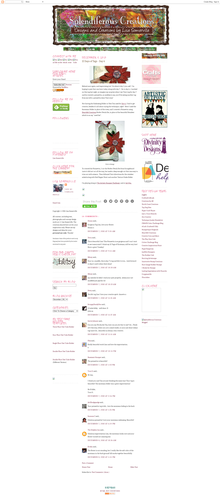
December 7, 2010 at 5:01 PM (101, 410)
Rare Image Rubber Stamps (152, 265)
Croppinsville (147, 274)
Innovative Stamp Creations (152, 261)
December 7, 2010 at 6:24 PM (101, 424)
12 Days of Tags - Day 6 (93, 61)
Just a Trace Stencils (149, 214)
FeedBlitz (64, 87)
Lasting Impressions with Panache (154, 271)
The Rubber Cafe (148, 255)
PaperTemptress (147, 249)
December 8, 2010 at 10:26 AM (102, 440)
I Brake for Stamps (148, 268)
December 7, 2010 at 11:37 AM (102, 315)
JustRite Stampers (148, 252)
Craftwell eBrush (148, 198)
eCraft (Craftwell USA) (150, 226)
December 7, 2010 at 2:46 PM (101, 396)
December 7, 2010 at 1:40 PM (101, 365)
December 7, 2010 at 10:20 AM (102, 268)
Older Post (134, 467)
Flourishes (145, 277)
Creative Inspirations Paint (152, 245)
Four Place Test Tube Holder (63, 335)
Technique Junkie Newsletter (152, 220)
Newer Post (86, 467)
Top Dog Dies (146, 207)
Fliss (89, 341)
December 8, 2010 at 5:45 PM (101, 457)
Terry (90, 238)
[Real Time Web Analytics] (110, 494)
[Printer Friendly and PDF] (89, 208)
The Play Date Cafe (148, 239)
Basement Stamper (95, 357)
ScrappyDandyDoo (95, 304)
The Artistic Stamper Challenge (108, 183)
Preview (69, 85)
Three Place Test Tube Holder (63, 327)
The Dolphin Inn (94, 430)
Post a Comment (88, 463)
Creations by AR (148, 201)
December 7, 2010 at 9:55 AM (101, 251)
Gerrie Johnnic (93, 321)
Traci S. (91, 371)
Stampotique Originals (150, 230)
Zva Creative (146, 217)
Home (110, 467)
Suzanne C (92, 416)
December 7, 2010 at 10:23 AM (102, 284)
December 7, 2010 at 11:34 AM (102, 298)
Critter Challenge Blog (150, 242)
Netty (90, 291)
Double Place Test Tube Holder (64, 351)
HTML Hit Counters (110, 491)
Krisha (90, 447)
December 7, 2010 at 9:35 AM (101, 231)
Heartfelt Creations (89, 112)
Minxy (90, 257)
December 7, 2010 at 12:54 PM (102, 351)
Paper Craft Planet (148, 211)
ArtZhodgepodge (94, 402)
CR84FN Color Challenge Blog (152, 223)
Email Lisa (56, 203)
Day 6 (124, 104)
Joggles (144, 195)
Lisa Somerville (58, 158)
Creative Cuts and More (150, 236)
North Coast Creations (150, 204)
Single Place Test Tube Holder (63, 343)
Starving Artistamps (149, 258)
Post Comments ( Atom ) (100, 472)
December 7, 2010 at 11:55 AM (102, 334)
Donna (90, 221)
